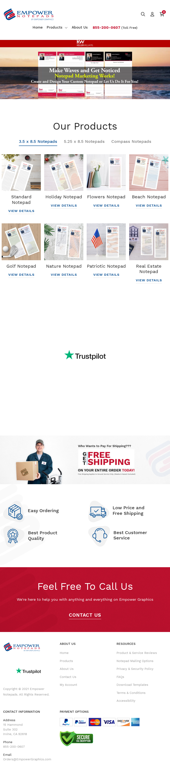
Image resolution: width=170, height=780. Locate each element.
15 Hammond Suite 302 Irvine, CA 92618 (15, 729)
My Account (68, 685)
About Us (67, 669)
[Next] (157, 68)
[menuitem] (37, 27)
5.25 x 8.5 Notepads (84, 141)
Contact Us (85, 615)
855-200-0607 (14, 747)
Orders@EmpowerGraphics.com (27, 759)
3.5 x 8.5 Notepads (38, 141)
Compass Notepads (131, 141)
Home (64, 653)
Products (66, 661)
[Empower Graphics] (29, 14)
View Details (21, 211)
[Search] (143, 14)
